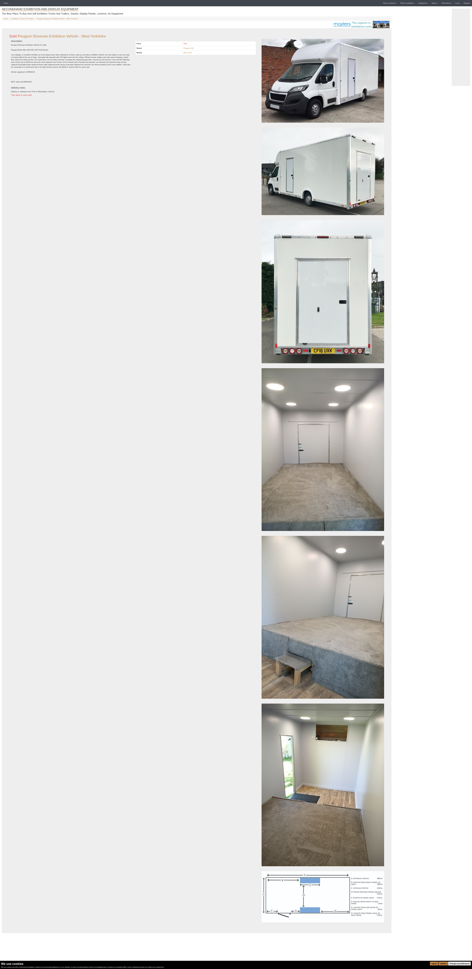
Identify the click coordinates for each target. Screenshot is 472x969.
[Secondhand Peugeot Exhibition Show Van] (323, 785)
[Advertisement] (83, 121)
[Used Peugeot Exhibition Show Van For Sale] (323, 171)
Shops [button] (434, 3)
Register (467, 3)
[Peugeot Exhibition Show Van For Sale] (323, 449)
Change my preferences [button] (459, 963)
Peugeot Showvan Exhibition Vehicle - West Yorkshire (57, 19)
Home (6, 3)
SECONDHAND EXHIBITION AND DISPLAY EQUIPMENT (40, 9)
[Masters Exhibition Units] (361, 24)
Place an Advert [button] (389, 3)
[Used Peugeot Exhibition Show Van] (323, 896)
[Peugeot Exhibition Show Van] (323, 617)
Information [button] (445, 3)
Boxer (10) (188, 53)
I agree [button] (434, 963)
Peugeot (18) (189, 48)
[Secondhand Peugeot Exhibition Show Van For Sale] (323, 291)
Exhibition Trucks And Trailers (22, 19)
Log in (457, 3)
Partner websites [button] (406, 3)
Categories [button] (422, 3)
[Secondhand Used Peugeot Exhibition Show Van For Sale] (323, 81)
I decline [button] (443, 963)
